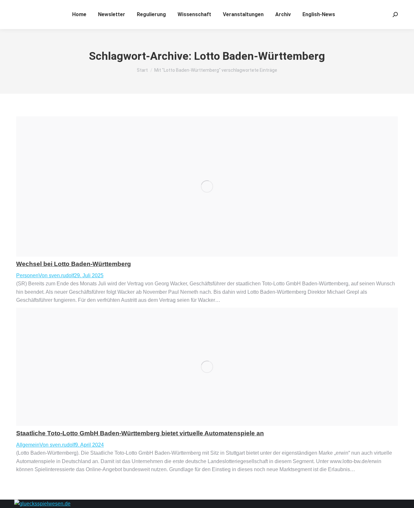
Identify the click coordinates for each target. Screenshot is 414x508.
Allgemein (27, 445)
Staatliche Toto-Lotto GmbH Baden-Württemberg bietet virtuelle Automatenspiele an (140, 433)
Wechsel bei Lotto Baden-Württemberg (73, 263)
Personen (27, 275)
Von (56, 275)
